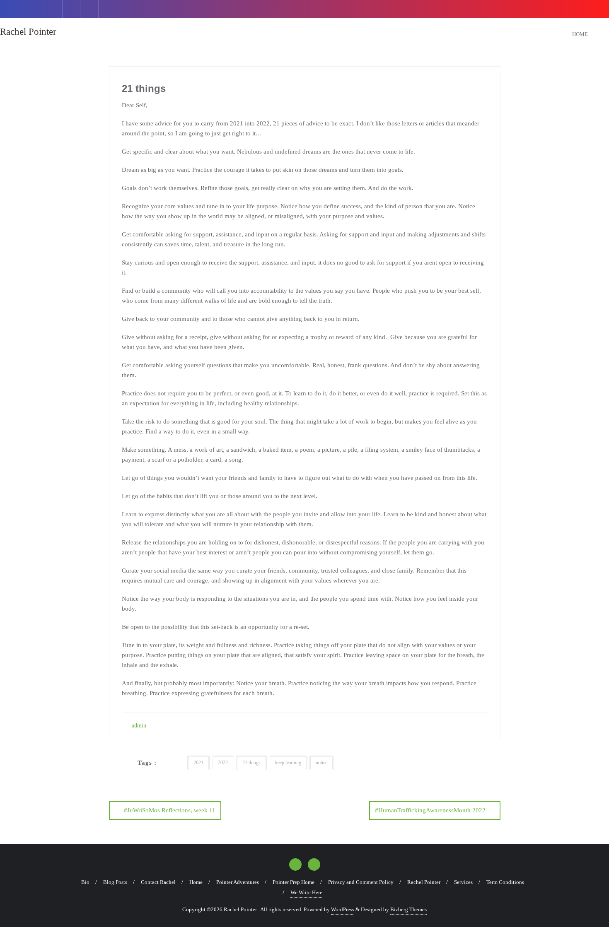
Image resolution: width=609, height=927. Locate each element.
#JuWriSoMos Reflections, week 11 (169, 810)
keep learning (288, 763)
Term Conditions (505, 882)
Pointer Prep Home (293, 882)
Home (196, 882)
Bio (85, 882)
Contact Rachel (158, 882)
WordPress (342, 909)
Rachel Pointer (423, 882)
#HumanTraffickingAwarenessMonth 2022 (430, 810)
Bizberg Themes (408, 909)
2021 (198, 763)
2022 (223, 763)
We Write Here (306, 892)
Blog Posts (115, 882)
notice (321, 763)
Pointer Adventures (237, 882)
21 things (251, 763)
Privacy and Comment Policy (361, 882)
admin (138, 725)
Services (463, 882)
